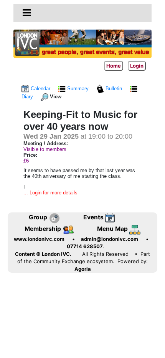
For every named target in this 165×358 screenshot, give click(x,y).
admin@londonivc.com (109, 239)
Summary (78, 88)
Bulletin (114, 88)
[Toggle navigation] (26, 13)
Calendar (40, 88)
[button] (27, 12)
